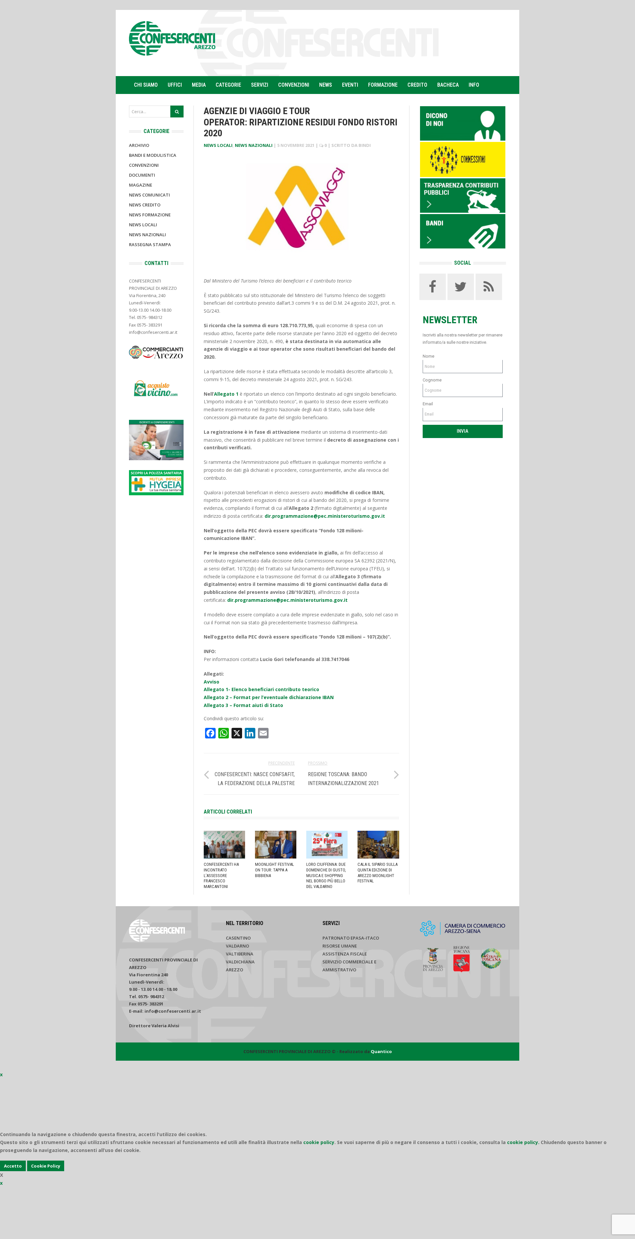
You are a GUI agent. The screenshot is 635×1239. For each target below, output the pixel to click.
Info (474, 85)
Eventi (350, 85)
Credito (417, 85)
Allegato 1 (226, 394)
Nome (428, 356)
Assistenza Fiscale (344, 954)
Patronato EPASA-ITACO (350, 938)
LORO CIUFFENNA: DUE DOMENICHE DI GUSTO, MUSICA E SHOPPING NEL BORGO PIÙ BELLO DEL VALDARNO (326, 875)
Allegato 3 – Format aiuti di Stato (243, 705)
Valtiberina (239, 954)
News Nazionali (254, 145)
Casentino (238, 938)
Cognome (432, 379)
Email (428, 403)
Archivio (139, 145)
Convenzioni (293, 85)
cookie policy (318, 1142)
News (325, 85)
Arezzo (234, 970)
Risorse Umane (339, 946)
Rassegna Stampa (150, 244)
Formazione (383, 85)
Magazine (140, 185)
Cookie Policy (45, 1166)
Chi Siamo (146, 85)
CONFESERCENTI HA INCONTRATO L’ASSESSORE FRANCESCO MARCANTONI (221, 875)
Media (199, 85)
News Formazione (150, 215)
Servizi (259, 85)
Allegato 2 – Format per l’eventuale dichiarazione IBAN (269, 697)
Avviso (211, 682)
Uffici (175, 85)
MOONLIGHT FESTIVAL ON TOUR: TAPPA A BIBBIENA (274, 870)
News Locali (218, 145)
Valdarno (237, 946)
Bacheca (448, 85)
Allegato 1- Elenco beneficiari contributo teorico (261, 689)
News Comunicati (149, 195)
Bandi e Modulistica (152, 155)
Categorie (228, 85)
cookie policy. (523, 1142)
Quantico (381, 1051)
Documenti (142, 175)
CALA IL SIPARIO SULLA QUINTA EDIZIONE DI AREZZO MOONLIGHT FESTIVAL (378, 873)
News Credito (144, 205)
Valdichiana (240, 962)
